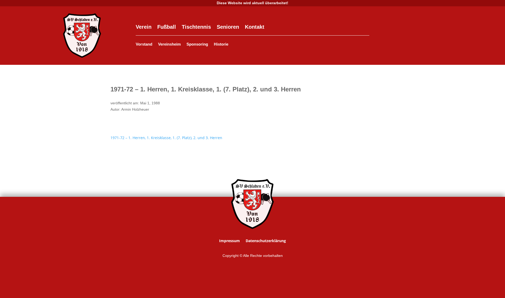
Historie (221, 44)
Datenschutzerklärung (266, 241)
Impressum (229, 241)
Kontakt (254, 27)
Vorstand (144, 44)
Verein (144, 27)
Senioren (228, 27)
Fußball (166, 27)
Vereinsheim (169, 44)
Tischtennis (196, 27)
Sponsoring (197, 44)
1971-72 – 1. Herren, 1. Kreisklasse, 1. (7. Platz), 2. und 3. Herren (166, 137)
